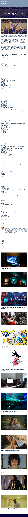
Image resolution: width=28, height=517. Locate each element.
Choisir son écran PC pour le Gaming (6, 268)
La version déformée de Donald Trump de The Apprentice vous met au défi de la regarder (3, 242)
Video (6, 223)
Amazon (2, 223)
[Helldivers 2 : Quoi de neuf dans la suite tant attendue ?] (14, 401)
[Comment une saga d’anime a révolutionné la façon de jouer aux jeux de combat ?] (14, 359)
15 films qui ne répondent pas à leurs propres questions (9, 490)
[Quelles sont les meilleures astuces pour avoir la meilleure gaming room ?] (14, 380)
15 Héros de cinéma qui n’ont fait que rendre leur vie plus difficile (10, 450)
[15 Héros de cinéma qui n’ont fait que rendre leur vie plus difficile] (14, 442)
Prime (4, 223)
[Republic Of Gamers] (3, 2)
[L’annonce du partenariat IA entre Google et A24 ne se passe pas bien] (14, 501)
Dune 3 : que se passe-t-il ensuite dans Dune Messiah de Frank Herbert (16, 236)
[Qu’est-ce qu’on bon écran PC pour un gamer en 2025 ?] (14, 279)
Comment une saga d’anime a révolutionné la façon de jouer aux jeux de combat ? (12, 369)
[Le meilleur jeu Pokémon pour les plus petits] (14, 337)
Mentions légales (14, 515)
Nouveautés (9, 223)
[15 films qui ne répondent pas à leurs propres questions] (14, 482)
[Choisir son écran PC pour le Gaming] (14, 260)
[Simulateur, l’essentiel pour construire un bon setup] (14, 318)
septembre (12, 223)
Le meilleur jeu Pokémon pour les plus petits (7, 346)
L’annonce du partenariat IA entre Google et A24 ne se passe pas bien (11, 508)
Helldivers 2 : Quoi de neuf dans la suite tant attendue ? (9, 411)
